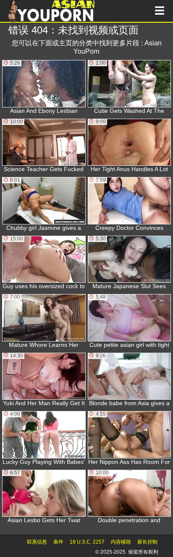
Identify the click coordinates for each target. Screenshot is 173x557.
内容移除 (121, 542)
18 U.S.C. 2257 (87, 542)
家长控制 (147, 542)
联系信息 (37, 542)
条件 (58, 542)
